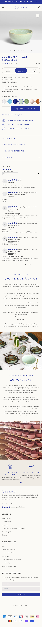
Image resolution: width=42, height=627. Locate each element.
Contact (4, 535)
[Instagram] (7, 503)
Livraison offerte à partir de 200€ (21, 2)
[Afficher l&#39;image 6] (25, 50)
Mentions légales (7, 563)
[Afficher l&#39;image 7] (27, 50)
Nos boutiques (6, 532)
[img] (12, 180)
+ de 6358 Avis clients (18, 507)
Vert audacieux (12, 82)
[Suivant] (31, 50)
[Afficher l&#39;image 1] (14, 50)
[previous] (2, 101)
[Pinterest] (11, 503)
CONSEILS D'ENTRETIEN (13, 151)
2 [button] (16, 265)
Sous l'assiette (6, 518)
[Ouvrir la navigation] (3, 7)
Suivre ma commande (8, 549)
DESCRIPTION (8, 138)
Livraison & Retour (8, 553)
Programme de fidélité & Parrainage (13, 528)
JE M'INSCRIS (21, 594)
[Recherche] (36, 7)
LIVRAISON (7, 157)
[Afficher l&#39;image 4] (21, 50)
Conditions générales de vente (11, 559)
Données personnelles (9, 566)
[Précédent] (10, 50)
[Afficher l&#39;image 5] (23, 50)
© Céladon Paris (21, 605)
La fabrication (6, 521)
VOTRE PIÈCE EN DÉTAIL (13, 145)
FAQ (3, 546)
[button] (6, 63)
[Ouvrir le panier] (39, 7)
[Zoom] (37, 15)
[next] (40, 101)
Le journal (5, 525)
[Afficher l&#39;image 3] (18, 50)
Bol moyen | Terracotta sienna (22, 194)
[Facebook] (2, 503)
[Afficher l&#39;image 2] (16, 50)
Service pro (5, 556)
